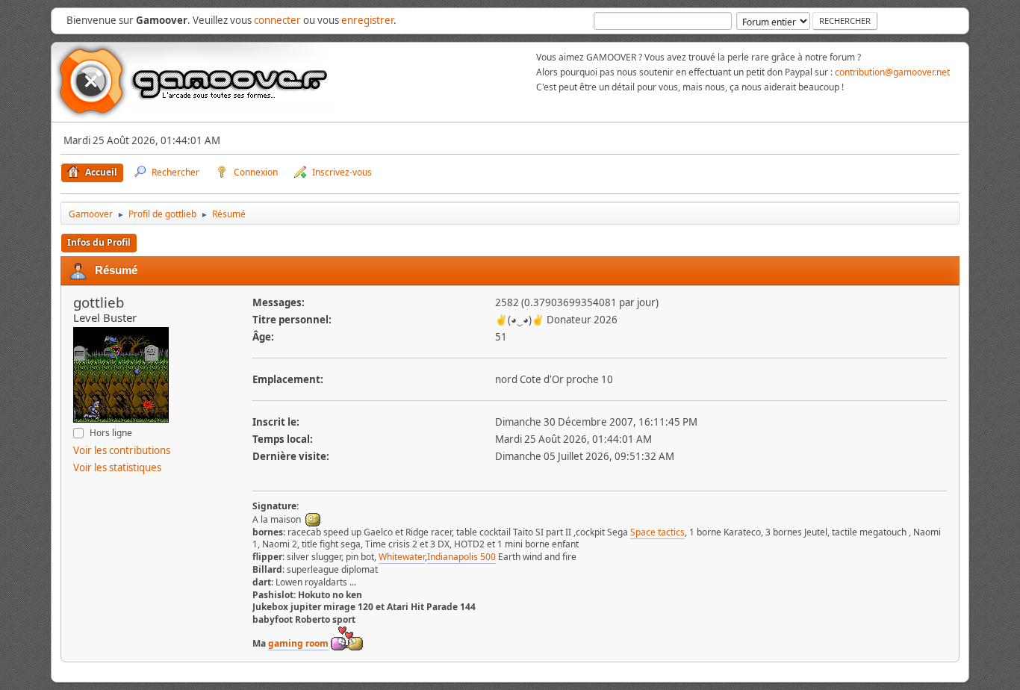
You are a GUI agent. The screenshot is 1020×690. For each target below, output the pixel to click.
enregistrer (367, 20)
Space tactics (657, 532)
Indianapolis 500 (461, 556)
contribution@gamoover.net (892, 72)
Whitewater (402, 556)
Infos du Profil (99, 242)
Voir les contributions (121, 450)
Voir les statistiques (117, 467)
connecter (277, 20)
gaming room (298, 643)
